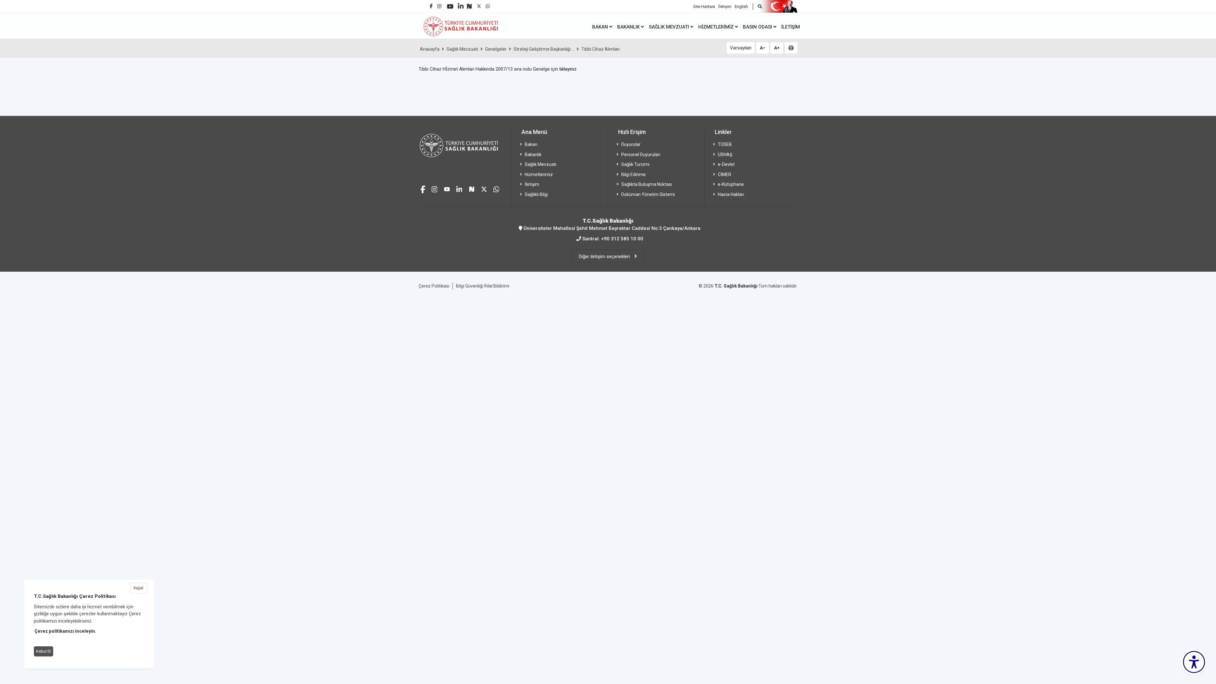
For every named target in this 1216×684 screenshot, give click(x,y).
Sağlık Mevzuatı (462, 49)
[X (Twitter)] (479, 4)
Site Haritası (704, 6)
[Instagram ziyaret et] (435, 189)
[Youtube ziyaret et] (447, 189)
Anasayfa (430, 49)
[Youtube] (450, 4)
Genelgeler (496, 49)
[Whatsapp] (488, 4)
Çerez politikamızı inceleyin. (65, 631)
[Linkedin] (461, 3)
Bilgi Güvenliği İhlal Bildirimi (482, 285)
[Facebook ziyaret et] (423, 188)
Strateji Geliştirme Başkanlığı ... (544, 49)
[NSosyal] (469, 4)
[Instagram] (439, 4)
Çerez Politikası (434, 285)
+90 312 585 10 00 (622, 239)
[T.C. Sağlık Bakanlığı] (463, 148)
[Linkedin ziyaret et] (459, 189)
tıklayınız (568, 69)
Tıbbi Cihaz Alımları (600, 49)
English (741, 6)
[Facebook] (431, 3)
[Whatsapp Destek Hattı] (496, 189)
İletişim (725, 6)
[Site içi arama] (757, 6)
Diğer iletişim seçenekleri (605, 256)
